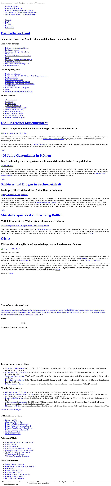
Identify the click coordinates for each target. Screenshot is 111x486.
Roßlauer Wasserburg (44, 229)
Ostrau (37, 312)
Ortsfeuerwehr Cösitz (92, 260)
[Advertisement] (17, 288)
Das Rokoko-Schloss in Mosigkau (17, 88)
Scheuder (72, 312)
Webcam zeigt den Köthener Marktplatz (18, 60)
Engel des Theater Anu (39, 144)
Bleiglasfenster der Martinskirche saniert (19, 394)
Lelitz (7, 58)
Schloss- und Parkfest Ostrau (15, 376)
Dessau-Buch (9, 468)
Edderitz (43, 310)
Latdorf (76, 310)
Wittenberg (26, 314)
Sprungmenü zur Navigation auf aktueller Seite (21, 12)
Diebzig (35, 310)
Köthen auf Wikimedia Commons (16, 424)
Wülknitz (36, 314)
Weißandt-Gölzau (5, 314)
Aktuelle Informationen (13, 106)
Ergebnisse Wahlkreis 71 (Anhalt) (16, 392)
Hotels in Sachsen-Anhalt (14, 113)
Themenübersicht (11, 100)
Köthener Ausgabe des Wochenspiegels (18, 428)
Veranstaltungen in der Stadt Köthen (17, 82)
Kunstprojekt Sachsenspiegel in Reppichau (19, 84)
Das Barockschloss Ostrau (14, 80)
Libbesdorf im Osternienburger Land (17, 64)
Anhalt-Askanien (11, 444)
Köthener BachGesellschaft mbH (16, 430)
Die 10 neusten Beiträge (13, 8)
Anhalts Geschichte (12, 446)
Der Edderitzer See (11, 78)
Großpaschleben (10, 86)
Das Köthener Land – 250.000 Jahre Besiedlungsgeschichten (26, 76)
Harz (65, 310)
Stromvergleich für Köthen (14, 115)
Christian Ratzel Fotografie (14, 464)
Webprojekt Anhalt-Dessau (14, 454)
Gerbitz (47, 310)
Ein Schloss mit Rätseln (13, 406)
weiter (3, 150)
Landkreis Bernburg (12, 50)
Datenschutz (9, 28)
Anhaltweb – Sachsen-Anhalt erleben (18, 448)
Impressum (9, 26)
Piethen (48, 312)
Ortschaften (9, 102)
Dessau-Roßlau (27, 310)
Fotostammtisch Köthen (13, 472)
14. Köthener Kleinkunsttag (14, 368)
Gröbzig (61, 310)
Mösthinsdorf (9, 54)
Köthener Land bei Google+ (15, 476)
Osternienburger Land (26, 312)
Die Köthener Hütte (12, 65)
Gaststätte (24, 260)
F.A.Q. (7, 22)
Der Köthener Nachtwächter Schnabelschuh (20, 466)
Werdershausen (14, 314)
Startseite (8, 20)
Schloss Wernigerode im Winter (45, 202)
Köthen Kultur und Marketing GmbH (18, 426)
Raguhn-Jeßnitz (56, 312)
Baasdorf (9, 310)
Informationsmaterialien (13, 111)
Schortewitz (78, 312)
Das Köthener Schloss (12, 74)
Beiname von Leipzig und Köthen (17, 48)
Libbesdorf (82, 310)
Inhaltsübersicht (10, 104)
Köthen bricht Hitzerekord (14, 398)
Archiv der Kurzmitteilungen (11, 410)
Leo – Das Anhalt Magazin (14, 478)
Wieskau (20, 314)
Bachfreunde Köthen (12, 420)
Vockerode (102, 312)
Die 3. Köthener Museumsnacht (24, 123)
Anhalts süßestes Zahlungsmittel (16, 402)
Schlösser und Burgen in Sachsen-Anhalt (31, 184)
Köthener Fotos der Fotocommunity (17, 474)
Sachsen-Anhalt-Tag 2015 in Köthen (17, 52)
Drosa (39, 310)
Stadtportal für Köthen (12, 434)
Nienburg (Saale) (12, 312)
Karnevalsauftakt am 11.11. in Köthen (18, 56)
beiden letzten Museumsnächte (53, 139)
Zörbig (41, 314)
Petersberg (42, 312)
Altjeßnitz (4, 310)
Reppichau (65, 312)
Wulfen (31, 314)
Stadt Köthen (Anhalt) (12, 432)
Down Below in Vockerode (14, 380)
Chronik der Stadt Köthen (14, 422)
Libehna (87, 310)
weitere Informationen (9, 484)
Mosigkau (101, 310)
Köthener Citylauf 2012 (13, 62)
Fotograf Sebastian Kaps (13, 470)
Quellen (8, 24)
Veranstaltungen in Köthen (14, 110)
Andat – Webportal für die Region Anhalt (19, 442)
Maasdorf (96, 310)
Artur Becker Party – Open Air (15, 372)
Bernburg (15, 310)
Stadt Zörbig (83, 258)
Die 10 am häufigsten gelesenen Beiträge (19, 10)
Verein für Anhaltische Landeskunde (17, 452)
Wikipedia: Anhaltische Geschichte (17, 456)
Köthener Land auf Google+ (15, 117)
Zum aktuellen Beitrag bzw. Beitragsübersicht (20, 14)
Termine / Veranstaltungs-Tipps (15, 108)
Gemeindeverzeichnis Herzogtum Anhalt (19, 450)
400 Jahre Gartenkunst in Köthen (26, 155)
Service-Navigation (11, 6)
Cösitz (7, 89)
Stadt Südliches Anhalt (90, 312)
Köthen (70, 309)
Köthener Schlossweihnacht (14, 384)
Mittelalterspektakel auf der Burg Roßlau (32, 215)
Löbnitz (91, 310)
